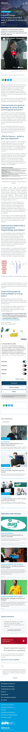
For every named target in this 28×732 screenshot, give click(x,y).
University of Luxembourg (10, 24)
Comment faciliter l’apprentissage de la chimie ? (12, 471)
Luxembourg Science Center (7, 543)
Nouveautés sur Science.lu (8, 683)
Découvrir (3, 692)
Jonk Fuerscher (5, 421)
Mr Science (4, 700)
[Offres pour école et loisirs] (14, 334)
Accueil (3, 8)
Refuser (14, 391)
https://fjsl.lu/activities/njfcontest (11, 320)
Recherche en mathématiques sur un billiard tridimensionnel (12, 444)
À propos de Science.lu (7, 705)
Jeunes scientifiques (6, 468)
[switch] (25, 366)
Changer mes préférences (14, 630)
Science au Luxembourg (7, 686)
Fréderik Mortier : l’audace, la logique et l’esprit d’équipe (13, 566)
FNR (2, 576)
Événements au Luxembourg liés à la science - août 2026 (12, 535)
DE (23, 3)
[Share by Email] (11, 80)
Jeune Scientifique (5, 442)
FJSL (16, 24)
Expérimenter (4, 694)
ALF (4, 576)
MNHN (11, 544)
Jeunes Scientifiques (6, 497)
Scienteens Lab (16, 544)
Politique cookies (6, 717)
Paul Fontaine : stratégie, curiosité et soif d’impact (13, 599)
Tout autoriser (14, 383)
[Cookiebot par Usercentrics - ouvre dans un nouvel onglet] (21, 339)
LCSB (8, 544)
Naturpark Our (16, 543)
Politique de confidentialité (9, 715)
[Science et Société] (14, 432)
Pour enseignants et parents (8, 697)
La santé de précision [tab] (9, 396)
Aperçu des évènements (7, 533)
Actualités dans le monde (8, 689)
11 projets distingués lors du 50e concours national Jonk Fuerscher (13, 499)
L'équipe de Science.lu (7, 707)
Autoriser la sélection (14, 387)
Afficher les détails (19, 379)
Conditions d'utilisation (8, 712)
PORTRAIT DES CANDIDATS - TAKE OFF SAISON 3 (12, 564)
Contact (3, 710)
